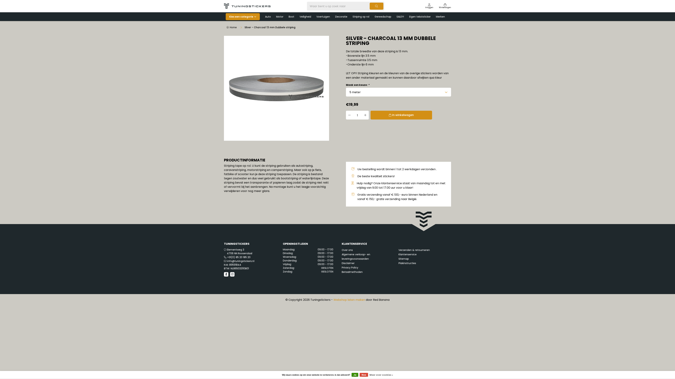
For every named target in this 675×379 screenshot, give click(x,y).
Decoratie (341, 16)
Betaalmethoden (352, 272)
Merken (440, 16)
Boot (291, 16)
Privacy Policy (350, 267)
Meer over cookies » (381, 374)
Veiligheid (305, 16)
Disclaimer (348, 263)
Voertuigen (323, 16)
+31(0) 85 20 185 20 (238, 257)
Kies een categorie (241, 16)
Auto (268, 16)
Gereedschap (383, 16)
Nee (364, 374)
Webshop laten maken (349, 300)
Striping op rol (361, 16)
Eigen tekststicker (420, 16)
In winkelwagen (403, 115)
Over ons (347, 250)
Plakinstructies (407, 263)
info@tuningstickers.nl (240, 261)
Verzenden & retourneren (414, 250)
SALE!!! (400, 16)
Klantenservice (407, 254)
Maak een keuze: (357, 85)
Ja (354, 374)
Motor (279, 16)
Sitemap (403, 259)
